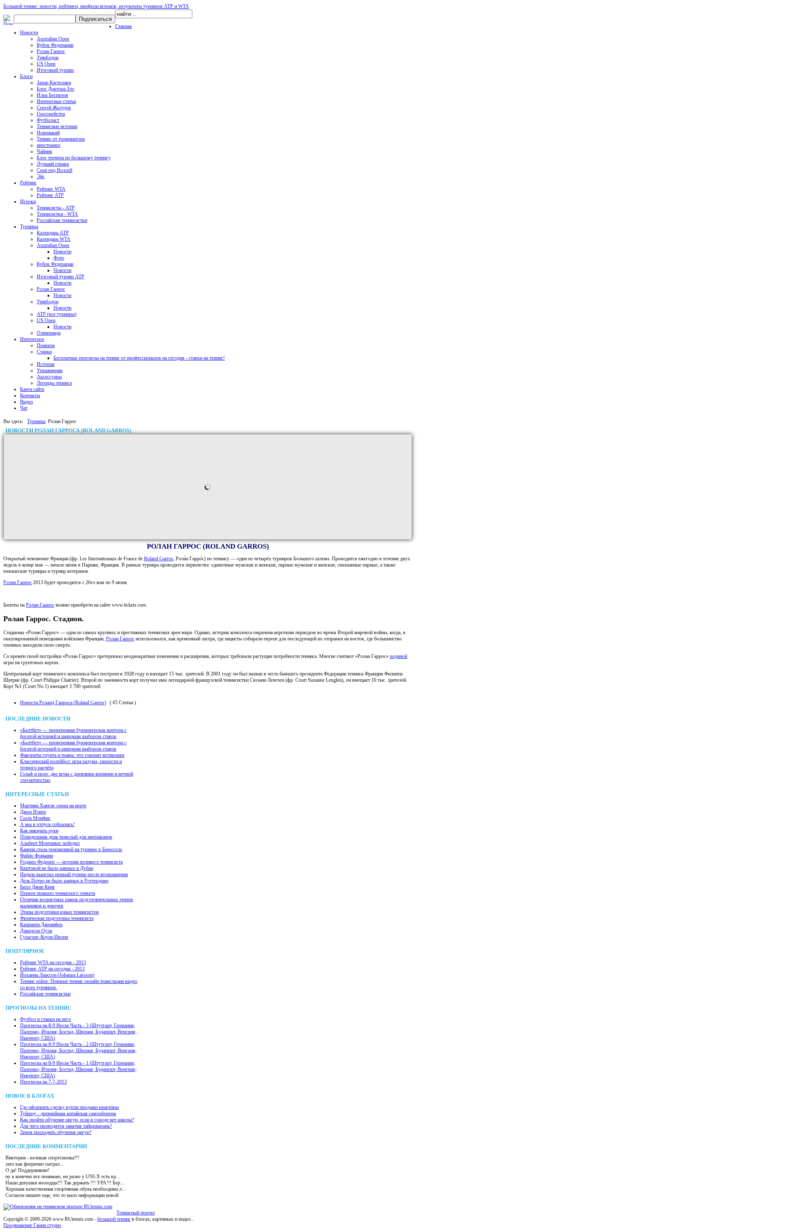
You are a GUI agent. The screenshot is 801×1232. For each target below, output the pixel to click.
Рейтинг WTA (51, 189)
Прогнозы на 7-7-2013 (43, 1082)
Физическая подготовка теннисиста (56, 918)
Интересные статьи (56, 101)
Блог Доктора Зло (55, 89)
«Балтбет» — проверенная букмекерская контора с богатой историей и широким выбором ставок (73, 733)
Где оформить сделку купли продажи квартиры (69, 1107)
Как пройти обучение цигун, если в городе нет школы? (77, 1120)
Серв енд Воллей (54, 170)
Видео (26, 402)
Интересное (32, 339)
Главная (123, 26)
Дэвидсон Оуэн (36, 931)
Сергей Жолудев (54, 108)
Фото (58, 258)
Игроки (28, 201)
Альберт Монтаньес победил (50, 843)
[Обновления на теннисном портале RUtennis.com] (57, 1206)
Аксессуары (49, 377)
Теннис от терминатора (61, 139)
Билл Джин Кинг (37, 887)
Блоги (26, 76)
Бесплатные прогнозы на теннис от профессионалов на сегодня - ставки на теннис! (139, 358)
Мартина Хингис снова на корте (53, 806)
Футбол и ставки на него (45, 1019)
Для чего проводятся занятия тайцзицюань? (66, 1126)
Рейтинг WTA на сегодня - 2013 (53, 962)
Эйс (41, 176)
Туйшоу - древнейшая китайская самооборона (68, 1113)
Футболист (48, 120)
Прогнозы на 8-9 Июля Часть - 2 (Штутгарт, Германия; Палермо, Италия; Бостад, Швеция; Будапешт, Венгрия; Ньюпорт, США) (78, 1050)
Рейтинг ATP (50, 195)
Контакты (30, 395)
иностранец (48, 145)
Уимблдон (47, 57)
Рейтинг (28, 183)
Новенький (48, 133)
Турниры (29, 226)
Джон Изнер (33, 812)
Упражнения (50, 370)
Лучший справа (53, 164)
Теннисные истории (57, 126)
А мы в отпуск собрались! (47, 824)
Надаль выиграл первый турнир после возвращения (74, 874)
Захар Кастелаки (54, 83)
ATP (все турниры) (56, 314)
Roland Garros (158, 559)
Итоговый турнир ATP (60, 277)
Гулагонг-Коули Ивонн (44, 937)
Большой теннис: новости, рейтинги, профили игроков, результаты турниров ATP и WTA (96, 6)
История (46, 364)
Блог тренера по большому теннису (74, 158)
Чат (24, 408)
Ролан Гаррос (51, 51)
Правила (46, 345)
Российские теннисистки (62, 220)
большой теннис (114, 1219)
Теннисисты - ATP (56, 208)
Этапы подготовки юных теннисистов (59, 912)
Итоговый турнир (55, 70)
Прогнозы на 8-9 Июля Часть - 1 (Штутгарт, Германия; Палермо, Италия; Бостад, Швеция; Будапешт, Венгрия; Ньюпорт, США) (78, 1069)
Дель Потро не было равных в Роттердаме (64, 881)
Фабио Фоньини (36, 856)
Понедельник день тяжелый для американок (66, 837)
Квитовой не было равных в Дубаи (56, 868)
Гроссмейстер (51, 114)
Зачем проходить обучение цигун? (55, 1132)
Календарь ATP (53, 233)
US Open (46, 64)
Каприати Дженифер (41, 924)
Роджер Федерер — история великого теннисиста (71, 862)
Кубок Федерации (55, 45)
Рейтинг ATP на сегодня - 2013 (52, 969)
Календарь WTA (54, 239)
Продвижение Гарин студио (32, 1225)
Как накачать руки (39, 831)
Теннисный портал (135, 1213)
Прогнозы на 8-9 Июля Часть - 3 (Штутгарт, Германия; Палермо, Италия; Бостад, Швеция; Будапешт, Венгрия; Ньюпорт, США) (78, 1032)
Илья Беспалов (52, 95)
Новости (29, 32)
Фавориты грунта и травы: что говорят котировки (72, 755)
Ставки (44, 352)
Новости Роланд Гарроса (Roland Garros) (63, 702)
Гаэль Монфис (35, 818)
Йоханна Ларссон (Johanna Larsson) (57, 975)
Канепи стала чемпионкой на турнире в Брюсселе (71, 849)
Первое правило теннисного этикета (57, 893)
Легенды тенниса (54, 383)
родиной (398, 656)
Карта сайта (32, 389)
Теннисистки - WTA (57, 214)
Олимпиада (48, 333)
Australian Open (53, 39)
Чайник (44, 151)
